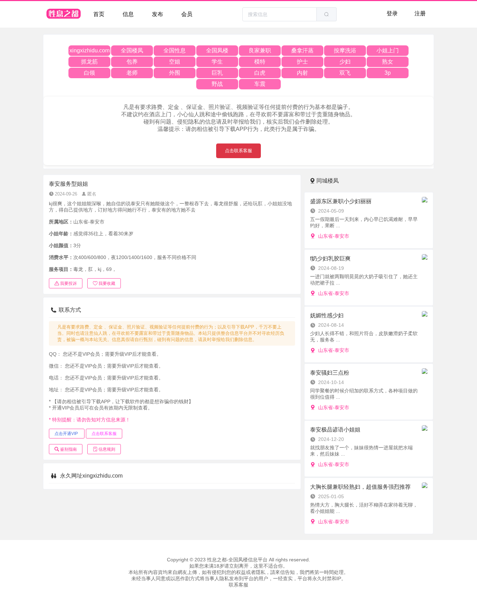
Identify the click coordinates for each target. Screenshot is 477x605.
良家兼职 (260, 50)
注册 (420, 13)
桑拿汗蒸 (302, 50)
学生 (217, 62)
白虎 (259, 73)
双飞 (345, 73)
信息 (128, 14)
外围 (174, 73)
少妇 (345, 62)
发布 (157, 14)
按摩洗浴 (345, 50)
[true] (326, 14)
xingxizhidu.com (89, 50)
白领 (89, 73)
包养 (132, 62)
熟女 (387, 62)
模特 (259, 62)
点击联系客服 (238, 150)
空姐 (174, 62)
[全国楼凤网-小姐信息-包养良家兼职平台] (64, 14)
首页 (98, 14)
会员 (186, 14)
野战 (217, 84)
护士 (302, 62)
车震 (259, 84)
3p (387, 73)
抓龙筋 (89, 62)
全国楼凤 (132, 50)
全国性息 (174, 50)
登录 (392, 13)
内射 (302, 73)
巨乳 (217, 73)
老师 (132, 73)
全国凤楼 (217, 50)
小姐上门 (387, 50)
